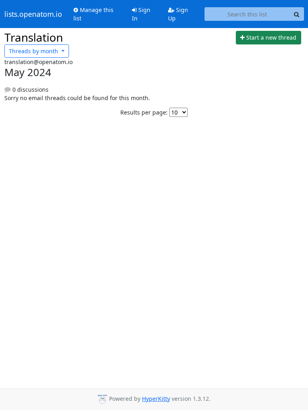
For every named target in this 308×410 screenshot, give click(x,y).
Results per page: (144, 112)
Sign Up (178, 14)
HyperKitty (156, 398)
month (34, 51)
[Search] (297, 14)
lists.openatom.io (33, 14)
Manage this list (93, 14)
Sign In (141, 14)
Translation (33, 37)
